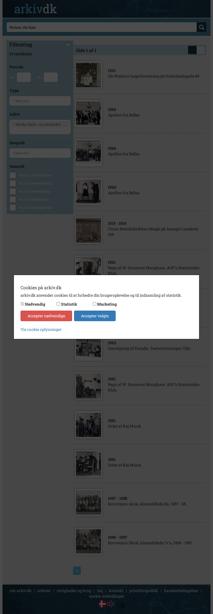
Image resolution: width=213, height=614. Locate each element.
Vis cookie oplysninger (41, 329)
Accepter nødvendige (46, 315)
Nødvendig (35, 304)
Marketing (107, 304)
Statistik (69, 304)
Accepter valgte (95, 315)
